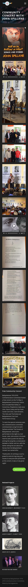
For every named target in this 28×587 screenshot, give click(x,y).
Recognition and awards (14, 563)
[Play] (4, 77)
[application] (14, 69)
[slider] (13, 233)
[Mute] (22, 77)
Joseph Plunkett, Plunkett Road (14, 524)
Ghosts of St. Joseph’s (14, 545)
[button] (14, 69)
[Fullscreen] (24, 77)
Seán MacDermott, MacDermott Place (14, 498)
